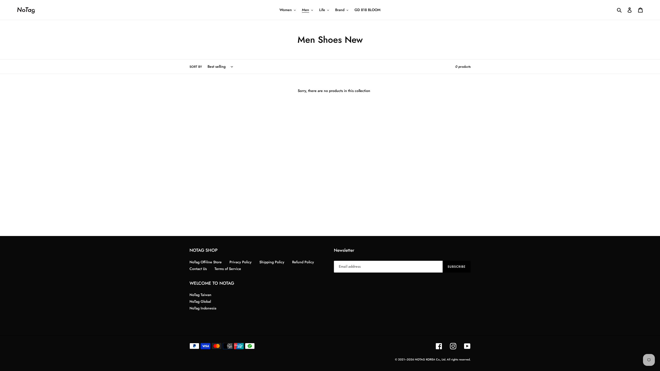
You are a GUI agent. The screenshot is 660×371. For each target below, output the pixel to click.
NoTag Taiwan (200, 294)
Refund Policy (303, 262)
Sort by (195, 66)
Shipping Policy (271, 262)
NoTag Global (200, 301)
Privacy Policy (240, 262)
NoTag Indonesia (202, 308)
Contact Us (198, 268)
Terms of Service (227, 268)
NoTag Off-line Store (205, 262)
